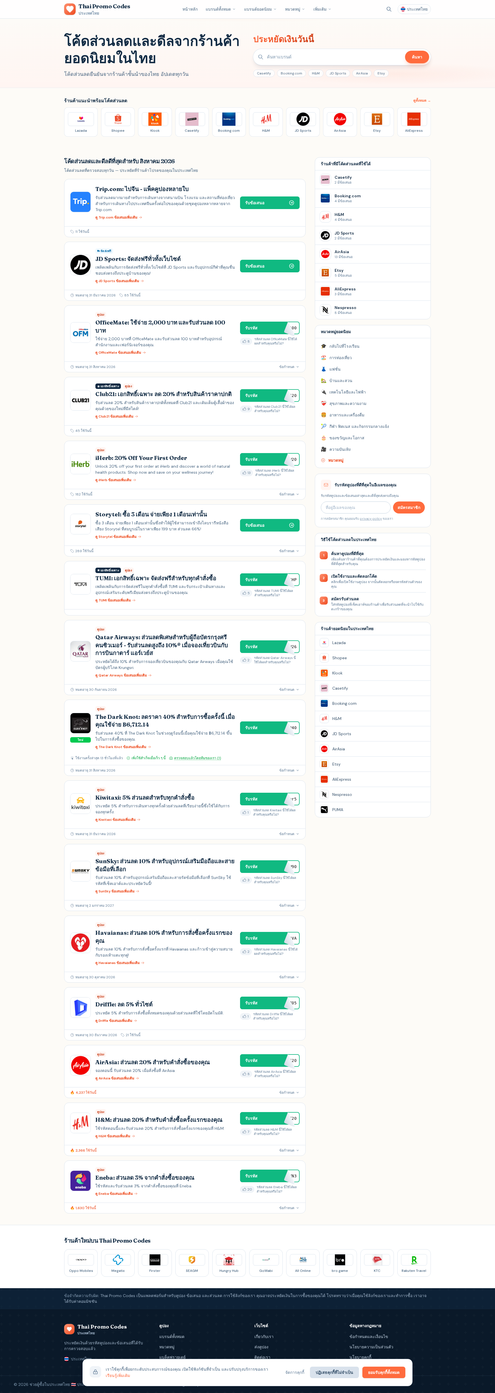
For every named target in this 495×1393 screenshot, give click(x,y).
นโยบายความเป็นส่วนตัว (371, 1346)
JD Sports (337, 73)
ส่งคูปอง (261, 1346)
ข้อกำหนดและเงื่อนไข (368, 1336)
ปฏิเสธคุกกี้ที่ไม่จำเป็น (334, 1372)
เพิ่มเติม (320, 9)
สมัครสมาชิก (409, 507)
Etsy (381, 73)
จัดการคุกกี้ (294, 1372)
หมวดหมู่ (292, 9)
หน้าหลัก (190, 9)
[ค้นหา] (389, 9)
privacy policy (371, 519)
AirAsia (362, 73)
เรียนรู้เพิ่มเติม (118, 1375)
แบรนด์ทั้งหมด (218, 9)
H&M (316, 73)
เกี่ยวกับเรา (264, 1336)
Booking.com (291, 73)
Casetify (264, 73)
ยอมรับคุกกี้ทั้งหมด (384, 1372)
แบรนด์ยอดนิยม (258, 9)
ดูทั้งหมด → (422, 100)
